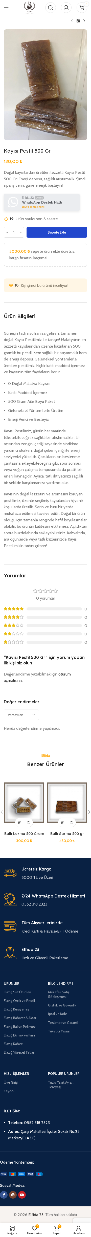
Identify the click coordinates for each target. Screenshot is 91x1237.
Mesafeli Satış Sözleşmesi (59, 994)
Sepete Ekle (57, 232)
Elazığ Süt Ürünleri (17, 992)
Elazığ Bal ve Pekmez (20, 1026)
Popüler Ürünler (63, 1073)
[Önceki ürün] (72, 21)
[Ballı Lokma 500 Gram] (24, 802)
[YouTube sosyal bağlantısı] (22, 1195)
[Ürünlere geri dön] (78, 21)
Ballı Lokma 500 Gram (24, 833)
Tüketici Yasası (59, 1031)
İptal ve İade (57, 1013)
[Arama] (50, 8)
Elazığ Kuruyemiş (16, 1009)
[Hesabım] (66, 8)
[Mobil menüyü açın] (6, 8)
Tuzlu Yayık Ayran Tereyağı (61, 1084)
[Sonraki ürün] (84, 21)
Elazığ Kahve (13, 1044)
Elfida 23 (35, 1214)
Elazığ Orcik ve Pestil (19, 1000)
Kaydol (9, 1091)
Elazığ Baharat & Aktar (20, 1018)
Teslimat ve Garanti (63, 1022)
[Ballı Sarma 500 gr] (67, 802)
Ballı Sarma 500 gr (67, 833)
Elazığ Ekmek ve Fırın (19, 1035)
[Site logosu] (29, 7)
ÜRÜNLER (11, 983)
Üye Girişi (11, 1082)
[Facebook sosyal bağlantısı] (4, 1195)
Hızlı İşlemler (16, 1073)
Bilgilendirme (61, 983)
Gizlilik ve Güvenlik (62, 1005)
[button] (19, 822)
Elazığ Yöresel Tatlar (19, 1052)
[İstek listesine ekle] (28, 822)
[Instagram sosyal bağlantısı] (13, 1195)
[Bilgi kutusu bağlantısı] (45, 873)
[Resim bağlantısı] (21, 1173)
